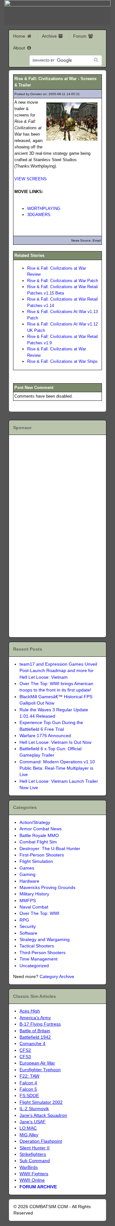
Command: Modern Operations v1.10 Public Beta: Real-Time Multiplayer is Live (57, 768)
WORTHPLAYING (43, 208)
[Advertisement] (49, 535)
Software (28, 933)
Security (27, 926)
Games (26, 868)
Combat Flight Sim (38, 842)
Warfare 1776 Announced (45, 735)
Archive (50, 36)
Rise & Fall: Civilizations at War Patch (62, 280)
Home (20, 36)
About (19, 47)
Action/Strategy (34, 822)
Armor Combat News (40, 828)
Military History (34, 894)
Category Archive (57, 976)
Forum (80, 36)
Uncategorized (34, 965)
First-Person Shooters (41, 855)
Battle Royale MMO (39, 835)
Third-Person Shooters (42, 952)
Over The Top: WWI (39, 913)
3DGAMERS (38, 214)
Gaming (27, 874)
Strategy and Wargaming (44, 939)
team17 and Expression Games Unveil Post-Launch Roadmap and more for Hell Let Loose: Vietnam (58, 671)
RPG (24, 920)
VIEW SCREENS (30, 178)
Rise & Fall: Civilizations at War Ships (62, 361)
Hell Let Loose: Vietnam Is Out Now (55, 742)
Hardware (29, 881)
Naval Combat (33, 907)
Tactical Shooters (36, 946)
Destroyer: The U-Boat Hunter (49, 848)
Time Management (38, 959)
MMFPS (27, 900)
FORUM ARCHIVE (38, 1187)
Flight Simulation (36, 861)
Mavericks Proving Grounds (47, 887)
